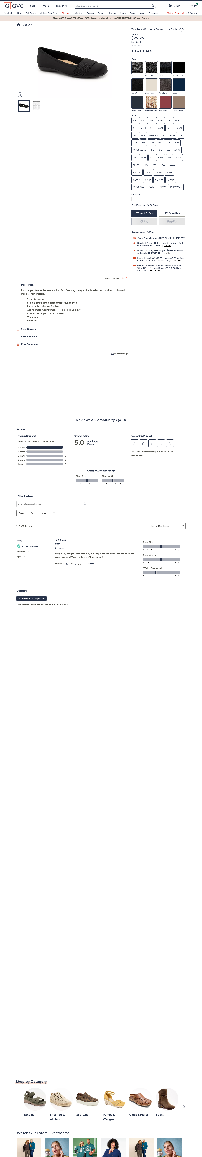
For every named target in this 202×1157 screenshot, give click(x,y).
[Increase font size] (123, 278)
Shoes (123, 13)
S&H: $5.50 (136, 42)
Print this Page (121, 353)
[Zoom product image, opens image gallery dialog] (19, 95)
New (19, 13)
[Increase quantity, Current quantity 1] (143, 199)
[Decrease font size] (127, 278)
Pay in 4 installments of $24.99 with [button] (155, 238)
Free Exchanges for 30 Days (144, 205)
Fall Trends (31, 13)
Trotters (135, 34)
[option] (101, 18)
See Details (154, 270)
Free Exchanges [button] (29, 344)
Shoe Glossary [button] (28, 329)
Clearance (66, 13)
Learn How (177, 260)
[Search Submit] (153, 5)
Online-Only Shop (48, 13)
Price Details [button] (137, 45)
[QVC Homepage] (18, 25)
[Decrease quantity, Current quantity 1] (133, 199)
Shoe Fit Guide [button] (29, 336)
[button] (171, 6)
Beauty (101, 13)
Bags (132, 13)
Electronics (154, 13)
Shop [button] (32, 5)
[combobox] (111, 6)
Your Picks (8, 13)
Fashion (90, 13)
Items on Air (61, 5)
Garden (78, 13)
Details (167, 245)
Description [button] (27, 284)
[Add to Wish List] (181, 30)
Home (141, 13)
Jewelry (112, 13)
